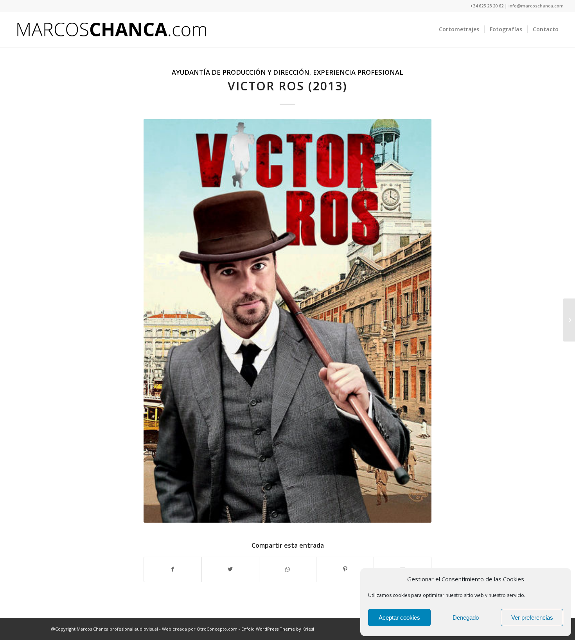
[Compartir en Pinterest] (345, 569)
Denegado (466, 617)
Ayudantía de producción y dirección (240, 72)
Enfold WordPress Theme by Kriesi (277, 629)
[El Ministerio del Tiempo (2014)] (569, 320)
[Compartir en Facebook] (172, 569)
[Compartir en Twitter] (230, 569)
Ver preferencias (532, 617)
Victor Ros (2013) (287, 86)
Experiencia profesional (358, 72)
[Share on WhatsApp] (287, 569)
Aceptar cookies (399, 617)
